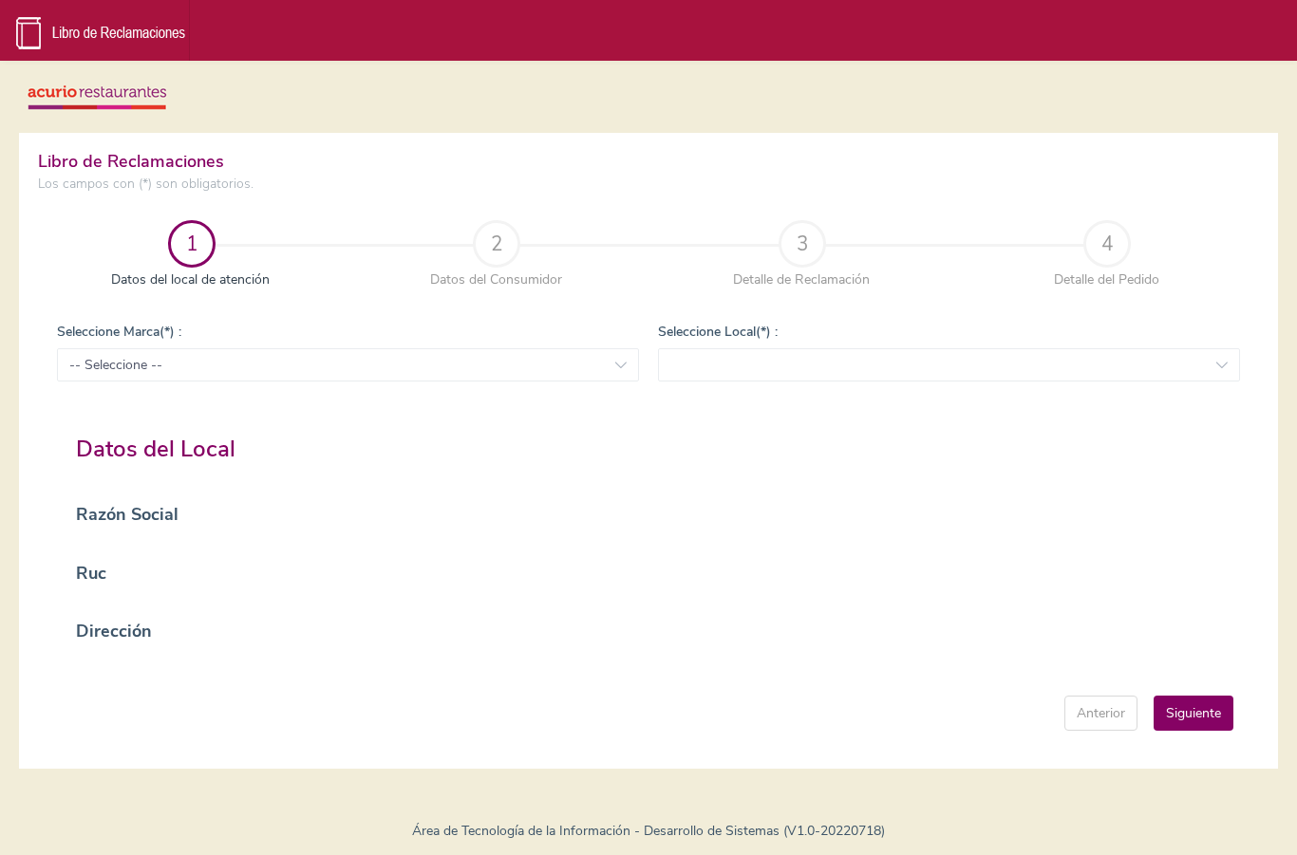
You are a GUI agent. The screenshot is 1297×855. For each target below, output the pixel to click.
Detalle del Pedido (1106, 259)
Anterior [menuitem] (1101, 713)
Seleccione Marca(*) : (119, 332)
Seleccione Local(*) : (718, 332)
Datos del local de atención (157, 259)
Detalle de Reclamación (801, 259)
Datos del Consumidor (496, 259)
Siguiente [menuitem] (1193, 713)
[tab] (191, 261)
